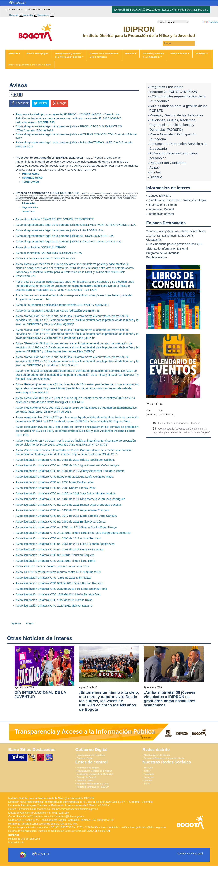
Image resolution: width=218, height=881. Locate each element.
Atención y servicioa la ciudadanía (153, 55)
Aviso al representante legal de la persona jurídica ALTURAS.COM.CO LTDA (65, 236)
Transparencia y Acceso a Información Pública (175, 231)
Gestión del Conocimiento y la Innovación (104, 55)
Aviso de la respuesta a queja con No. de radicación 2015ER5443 (57, 310)
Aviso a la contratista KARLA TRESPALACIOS (45, 258)
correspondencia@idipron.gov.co (79, 809)
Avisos (154, 167)
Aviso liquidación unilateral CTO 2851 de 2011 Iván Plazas (53, 577)
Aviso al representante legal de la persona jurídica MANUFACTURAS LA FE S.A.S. (68, 241)
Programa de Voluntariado (163, 253)
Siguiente (16, 623)
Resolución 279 (26, 276)
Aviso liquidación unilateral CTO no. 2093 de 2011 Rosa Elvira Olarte (59, 549)
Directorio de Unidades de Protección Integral (177, 200)
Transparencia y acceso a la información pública (68, 55)
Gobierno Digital (85, 758)
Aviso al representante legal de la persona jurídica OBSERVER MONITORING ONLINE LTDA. (76, 224)
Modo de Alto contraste (39, 9)
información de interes (162, 204)
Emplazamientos (156, 257)
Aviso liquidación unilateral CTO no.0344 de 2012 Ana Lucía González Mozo (64, 476)
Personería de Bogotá (88, 767)
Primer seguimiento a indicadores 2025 (29, 64)
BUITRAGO (59, 247)
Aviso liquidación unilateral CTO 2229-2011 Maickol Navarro (54, 605)
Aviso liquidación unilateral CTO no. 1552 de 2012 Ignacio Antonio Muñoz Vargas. (68, 465)
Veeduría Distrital (85, 780)
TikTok (147, 783)
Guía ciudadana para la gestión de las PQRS (174, 244)
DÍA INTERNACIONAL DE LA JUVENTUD (40, 694)
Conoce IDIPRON (159, 195)
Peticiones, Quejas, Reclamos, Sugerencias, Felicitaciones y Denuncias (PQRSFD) (172, 124)
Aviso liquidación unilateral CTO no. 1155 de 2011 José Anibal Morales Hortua (65, 493)
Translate (213, 22)
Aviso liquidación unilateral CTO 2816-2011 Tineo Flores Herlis (55, 560)
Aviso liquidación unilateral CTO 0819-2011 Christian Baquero (55, 555)
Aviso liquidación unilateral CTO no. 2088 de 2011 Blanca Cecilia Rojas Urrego (66, 527)
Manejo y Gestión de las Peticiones (176, 115)
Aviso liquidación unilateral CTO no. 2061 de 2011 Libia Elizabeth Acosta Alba (65, 544)
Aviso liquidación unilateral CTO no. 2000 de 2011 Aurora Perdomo (58, 538)
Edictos (155, 172)
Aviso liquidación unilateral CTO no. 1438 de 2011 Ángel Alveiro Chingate (62, 510)
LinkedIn (148, 780)
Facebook (149, 774)
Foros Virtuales (179, 53)
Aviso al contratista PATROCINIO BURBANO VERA (49, 252)
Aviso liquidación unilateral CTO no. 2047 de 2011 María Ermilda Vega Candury (66, 515)
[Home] (35, 25)
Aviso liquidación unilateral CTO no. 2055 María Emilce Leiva (55, 482)
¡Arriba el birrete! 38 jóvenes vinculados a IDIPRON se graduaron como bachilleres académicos (169, 698)
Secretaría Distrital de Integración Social (164, 758)
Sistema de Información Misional (167, 248)
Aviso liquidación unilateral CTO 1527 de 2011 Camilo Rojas (54, 600)
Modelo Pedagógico (37, 53)
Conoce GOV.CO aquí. (190, 853)
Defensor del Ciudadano (167, 163)
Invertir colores (16, 9)
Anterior (30, 623)
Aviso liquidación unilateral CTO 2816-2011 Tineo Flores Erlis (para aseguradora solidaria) (73, 532)
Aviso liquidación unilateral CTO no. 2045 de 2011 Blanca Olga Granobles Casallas (69, 504)
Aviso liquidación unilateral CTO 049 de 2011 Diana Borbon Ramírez (59, 583)
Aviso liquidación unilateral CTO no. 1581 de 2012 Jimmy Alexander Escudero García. (70, 471)
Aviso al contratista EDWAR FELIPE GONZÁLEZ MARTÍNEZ (55, 219)
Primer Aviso (30, 173)
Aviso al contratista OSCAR (34, 247)
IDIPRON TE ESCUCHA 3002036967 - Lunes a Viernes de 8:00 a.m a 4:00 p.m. (161, 9)
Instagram (149, 777)
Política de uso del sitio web (24, 838)
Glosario (155, 177)
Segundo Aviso (32, 177)
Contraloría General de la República (95, 774)
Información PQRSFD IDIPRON (173, 91)
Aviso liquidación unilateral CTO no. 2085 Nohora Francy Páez (55, 487)
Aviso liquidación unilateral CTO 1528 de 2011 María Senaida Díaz (58, 594)
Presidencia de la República (91, 755)
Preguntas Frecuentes (166, 87)
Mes (161, 410)
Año (148, 410)
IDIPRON (13, 53)
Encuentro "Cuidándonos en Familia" (179, 423)
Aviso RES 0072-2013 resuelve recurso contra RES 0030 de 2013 (58, 572)
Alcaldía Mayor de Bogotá (157, 755)
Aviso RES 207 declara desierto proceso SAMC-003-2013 (52, 566)
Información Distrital (161, 209)
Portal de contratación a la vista (93, 783)
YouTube (148, 767)
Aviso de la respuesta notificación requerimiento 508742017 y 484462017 (62, 305)
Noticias (130, 53)
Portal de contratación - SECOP (93, 786)
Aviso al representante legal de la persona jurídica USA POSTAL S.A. (60, 230)
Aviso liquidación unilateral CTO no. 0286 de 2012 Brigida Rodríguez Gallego (65, 459)
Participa (201, 53)
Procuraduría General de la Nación (94, 770)
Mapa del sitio (16, 842)
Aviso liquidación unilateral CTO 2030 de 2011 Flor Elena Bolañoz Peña (61, 588)
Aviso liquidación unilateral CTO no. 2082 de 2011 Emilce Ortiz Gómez (61, 521)
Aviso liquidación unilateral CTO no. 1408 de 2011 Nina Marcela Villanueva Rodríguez (70, 499)
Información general (161, 213)
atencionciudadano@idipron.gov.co (64, 816)
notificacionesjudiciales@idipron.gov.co (143, 827)
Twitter (147, 770)
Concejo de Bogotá (86, 777)
